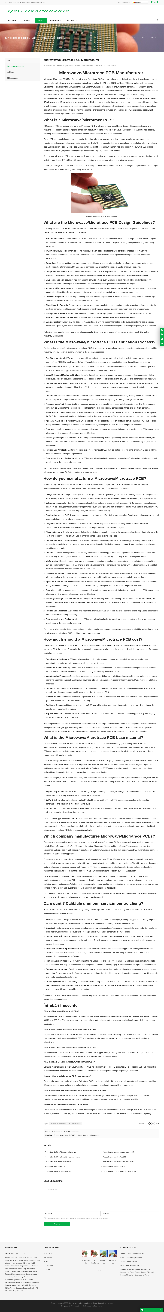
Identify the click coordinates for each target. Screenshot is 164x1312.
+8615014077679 (136, 1265)
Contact (126, 2)
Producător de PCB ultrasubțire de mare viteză (62, 1157)
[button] (98, 1270)
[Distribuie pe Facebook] (147, 1124)
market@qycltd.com (38, 2)
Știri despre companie (16, 37)
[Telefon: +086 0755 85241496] (162, 330)
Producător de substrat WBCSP (114, 1157)
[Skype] (154, 2)
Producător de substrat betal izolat (58, 1162)
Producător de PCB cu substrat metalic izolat (119, 1171)
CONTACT (48, 1269)
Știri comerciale (60, 37)
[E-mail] (157, 2)
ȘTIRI (46, 1261)
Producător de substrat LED (55, 1166)
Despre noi (65, 1306)
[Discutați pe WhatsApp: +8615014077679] (162, 339)
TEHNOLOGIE (49, 1265)
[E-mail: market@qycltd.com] (162, 343)
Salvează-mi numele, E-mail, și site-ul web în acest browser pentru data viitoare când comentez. (78, 1218)
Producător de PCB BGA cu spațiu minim (60, 1152)
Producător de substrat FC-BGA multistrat (118, 1162)
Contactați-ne (76, 1306)
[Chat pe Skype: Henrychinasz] (162, 334)
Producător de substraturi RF (114, 1166)
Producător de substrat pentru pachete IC (118, 1152)
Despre (120, 2)
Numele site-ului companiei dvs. (80, 1303)
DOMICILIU (48, 1253)
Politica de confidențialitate (93, 1306)
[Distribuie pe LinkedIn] (153, 1124)
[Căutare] (157, 20)
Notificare (44, 37)
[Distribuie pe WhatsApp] (157, 1124)
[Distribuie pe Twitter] (150, 1124)
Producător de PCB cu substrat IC (58, 1171)
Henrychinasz (132, 1261)
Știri (33, 37)
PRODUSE (48, 1257)
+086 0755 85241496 (16, 2)
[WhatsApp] (151, 2)
